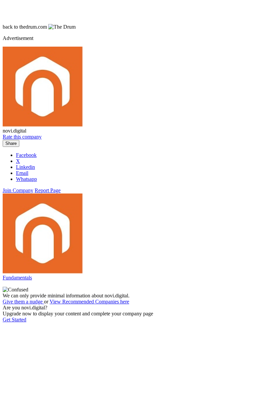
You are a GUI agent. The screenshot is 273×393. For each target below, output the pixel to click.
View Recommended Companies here (89, 301)
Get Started (14, 319)
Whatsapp (26, 179)
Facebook (26, 155)
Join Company (18, 190)
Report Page (48, 190)
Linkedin (25, 167)
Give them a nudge (23, 301)
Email (22, 173)
